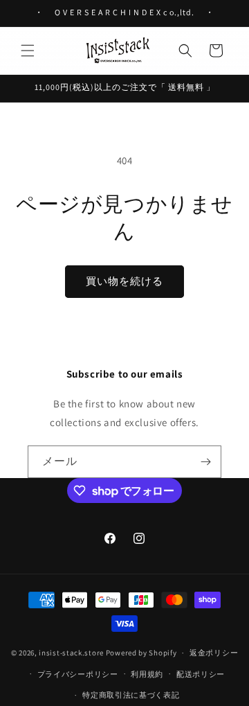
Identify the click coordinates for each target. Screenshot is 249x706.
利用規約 (147, 674)
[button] (27, 50)
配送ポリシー (200, 674)
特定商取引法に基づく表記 (130, 695)
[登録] (205, 461)
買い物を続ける (124, 281)
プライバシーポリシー (77, 674)
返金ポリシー (214, 653)
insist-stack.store (71, 653)
